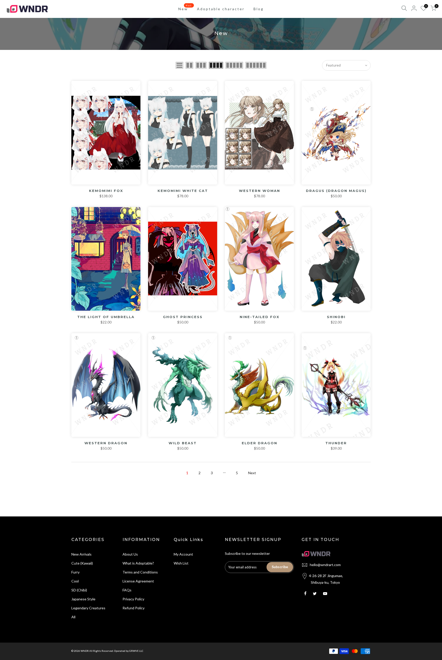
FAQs (127, 590)
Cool (75, 581)
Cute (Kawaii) (82, 563)
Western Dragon (105, 443)
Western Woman (259, 191)
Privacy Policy (133, 599)
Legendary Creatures (88, 608)
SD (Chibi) (79, 590)
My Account (183, 554)
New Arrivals (81, 554)
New (185, 7)
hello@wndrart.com (325, 564)
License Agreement (138, 581)
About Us (130, 554)
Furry (75, 572)
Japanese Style (83, 599)
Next (252, 473)
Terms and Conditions (140, 572)
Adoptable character (221, 9)
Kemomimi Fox (106, 191)
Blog (258, 9)
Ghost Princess (183, 317)
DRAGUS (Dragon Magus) (336, 191)
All (73, 617)
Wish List (181, 563)
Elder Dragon (259, 443)
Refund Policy (134, 608)
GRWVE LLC (136, 650)
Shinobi (336, 317)
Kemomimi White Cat (183, 191)
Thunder (336, 443)
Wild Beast (183, 443)
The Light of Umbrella (106, 317)
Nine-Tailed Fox (259, 317)
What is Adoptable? (138, 563)
